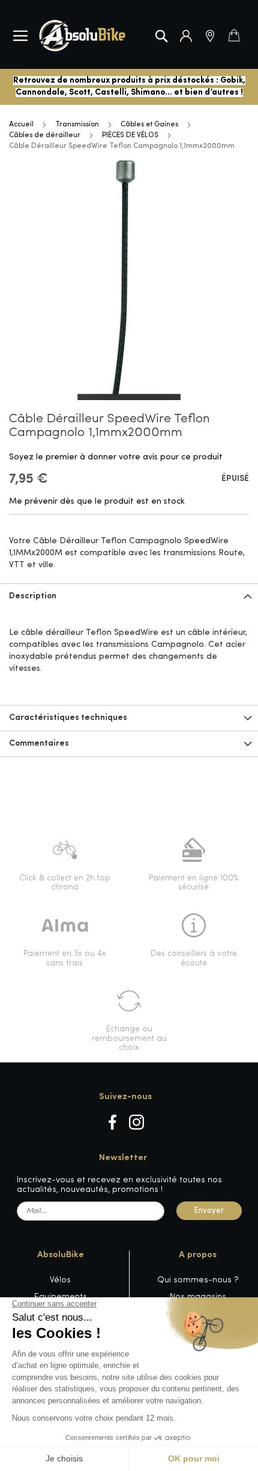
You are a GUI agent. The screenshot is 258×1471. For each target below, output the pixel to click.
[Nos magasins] (210, 36)
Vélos (60, 1280)
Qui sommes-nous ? (198, 1280)
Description (32, 596)
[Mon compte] (186, 36)
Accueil (21, 124)
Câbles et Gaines (149, 124)
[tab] (129, 596)
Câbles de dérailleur (44, 135)
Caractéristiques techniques (68, 717)
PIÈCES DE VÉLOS (130, 135)
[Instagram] (136, 1122)
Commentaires (39, 743)
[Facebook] (112, 1122)
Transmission (77, 124)
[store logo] (82, 35)
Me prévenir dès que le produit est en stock (97, 501)
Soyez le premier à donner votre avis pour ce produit (116, 457)
